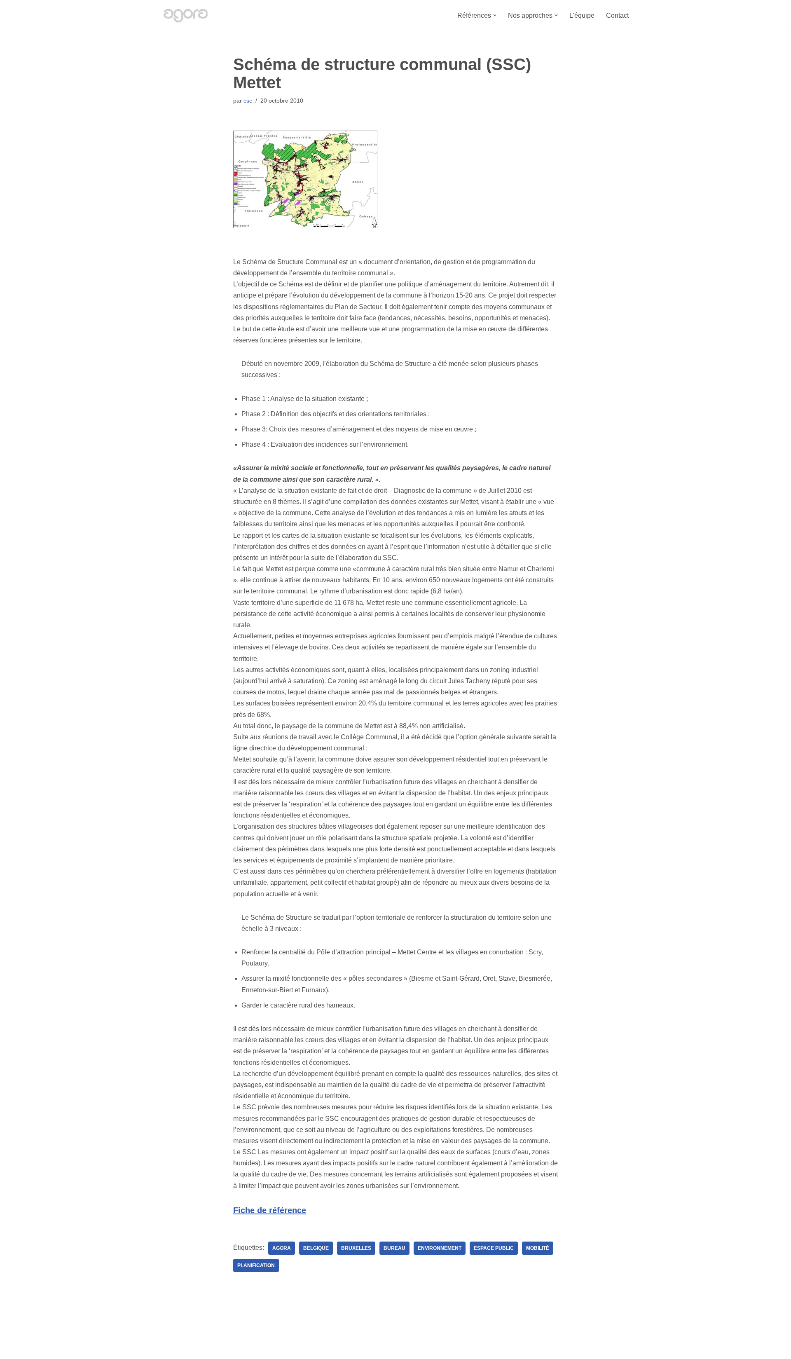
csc (247, 100)
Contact (617, 15)
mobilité (537, 1248)
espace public (494, 1248)
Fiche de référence (269, 1210)
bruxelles (356, 1248)
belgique (316, 1248)
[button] (494, 15)
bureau (394, 1248)
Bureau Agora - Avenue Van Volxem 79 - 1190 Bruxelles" (243, 1348)
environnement (439, 1248)
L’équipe (581, 15)
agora (281, 1248)
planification (256, 1265)
